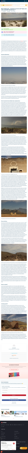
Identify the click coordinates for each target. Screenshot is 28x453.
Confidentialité (16, 431)
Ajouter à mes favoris (14, 353)
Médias (15, 434)
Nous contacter (3, 440)
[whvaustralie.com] (16, 446)
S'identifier (13, 395)
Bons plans (2, 434)
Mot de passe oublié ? (14, 403)
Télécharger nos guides (14, 369)
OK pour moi (13, 449)
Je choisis (8, 449)
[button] (1, 452)
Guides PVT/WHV (3, 436)
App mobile (15, 436)
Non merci (3, 449)
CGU (1, 431)
